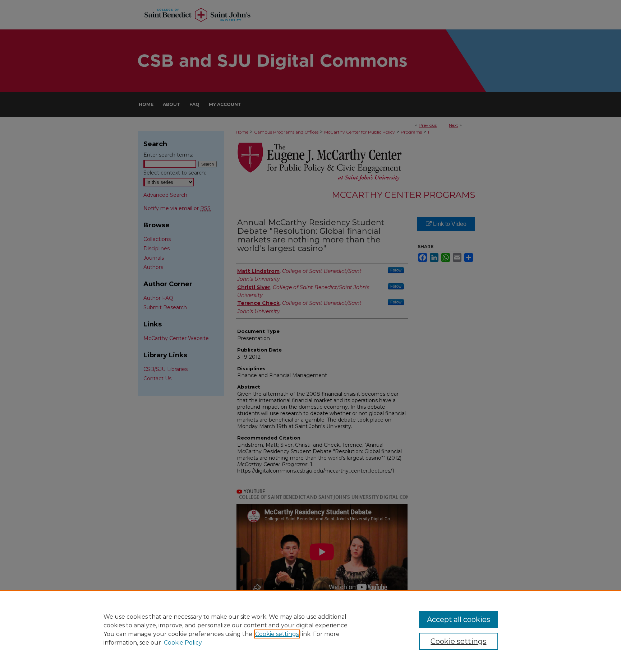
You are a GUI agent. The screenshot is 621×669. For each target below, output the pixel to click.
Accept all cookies (458, 619)
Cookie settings (277, 634)
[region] (310, 629)
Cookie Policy (183, 642)
